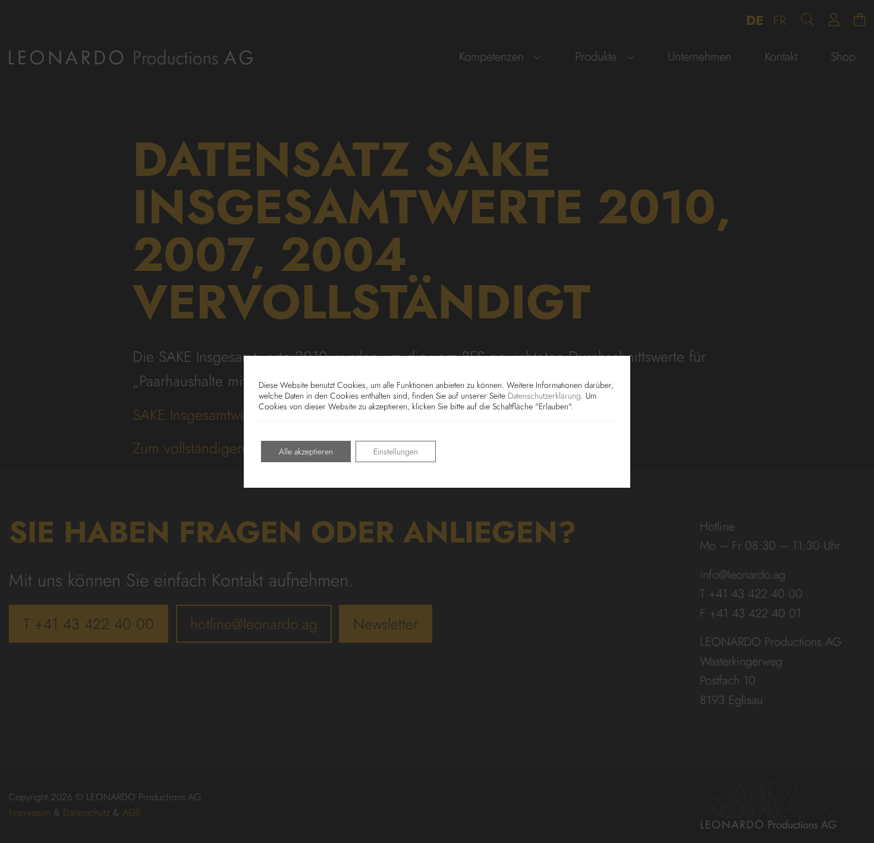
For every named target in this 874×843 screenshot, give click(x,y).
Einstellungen (395, 451)
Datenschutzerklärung (544, 396)
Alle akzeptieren (306, 451)
